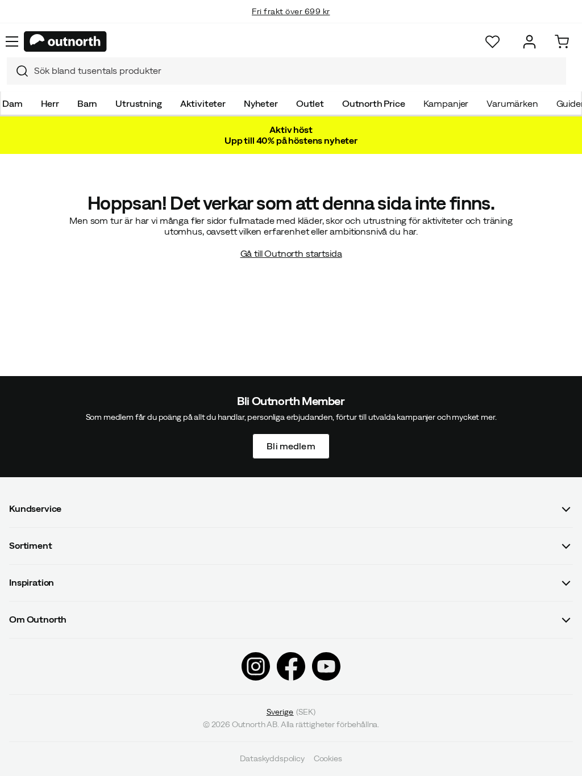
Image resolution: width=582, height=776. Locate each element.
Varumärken (512, 103)
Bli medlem (291, 446)
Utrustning (138, 103)
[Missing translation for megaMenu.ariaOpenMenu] (12, 41)
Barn (87, 103)
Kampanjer (446, 103)
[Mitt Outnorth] (529, 41)
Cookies (328, 759)
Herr (50, 103)
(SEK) (291, 711)
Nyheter (261, 103)
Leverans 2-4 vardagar (291, 22)
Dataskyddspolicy (272, 759)
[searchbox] (297, 71)
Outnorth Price (373, 103)
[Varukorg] (561, 41)
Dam (12, 103)
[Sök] (17, 71)
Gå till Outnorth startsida (291, 253)
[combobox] (286, 71)
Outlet (310, 103)
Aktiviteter (203, 103)
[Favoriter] (492, 41)
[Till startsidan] (65, 41)
